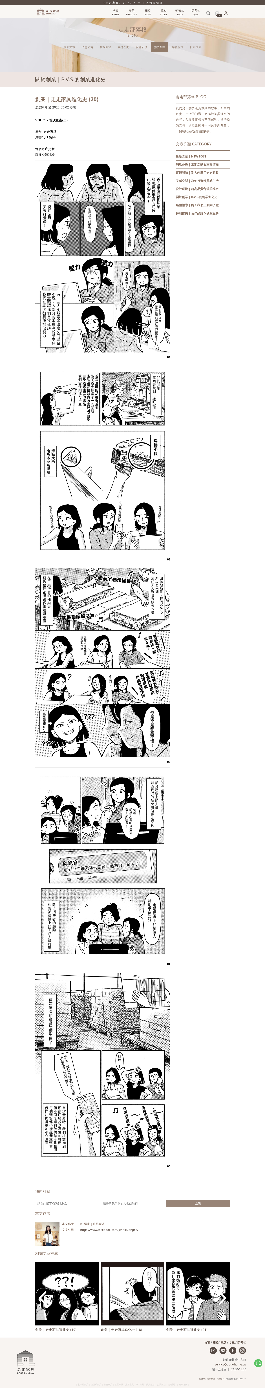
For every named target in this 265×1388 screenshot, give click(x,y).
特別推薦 (195, 47)
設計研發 (141, 47)
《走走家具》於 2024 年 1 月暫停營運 (132, 3)
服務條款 (202, 1379)
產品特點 (131, 20)
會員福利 (224, 20)
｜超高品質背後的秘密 (197, 189)
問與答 (241, 1343)
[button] (226, 14)
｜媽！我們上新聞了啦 (197, 205)
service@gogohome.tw (230, 1364)
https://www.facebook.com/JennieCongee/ (109, 1230)
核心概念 (147, 20)
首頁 (207, 1343)
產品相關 (195, 20)
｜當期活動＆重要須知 (197, 164)
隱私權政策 (211, 1379)
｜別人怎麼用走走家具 (197, 172)
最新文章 (69, 47)
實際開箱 (105, 47)
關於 (215, 1343)
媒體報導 (177, 47)
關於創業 (159, 47)
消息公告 (179, 20)
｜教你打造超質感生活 (197, 181)
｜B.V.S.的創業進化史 (196, 197)
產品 (223, 1343)
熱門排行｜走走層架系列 (120, 20)
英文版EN (220, 1379)
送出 (198, 1203)
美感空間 (123, 47)
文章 (232, 1343)
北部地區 (163, 20)
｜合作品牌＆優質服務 (197, 213)
